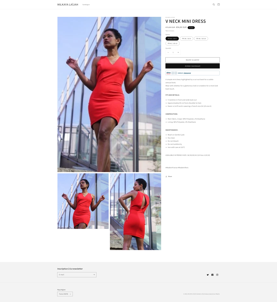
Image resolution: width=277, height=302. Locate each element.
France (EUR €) (63, 294)
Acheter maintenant (192, 66)
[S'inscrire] (94, 274)
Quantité (168, 48)
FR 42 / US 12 (172, 43)
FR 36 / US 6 (172, 39)
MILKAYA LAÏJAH (192, 294)
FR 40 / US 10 (201, 39)
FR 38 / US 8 (186, 39)
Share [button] (170, 176)
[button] (213, 4)
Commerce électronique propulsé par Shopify (208, 294)
